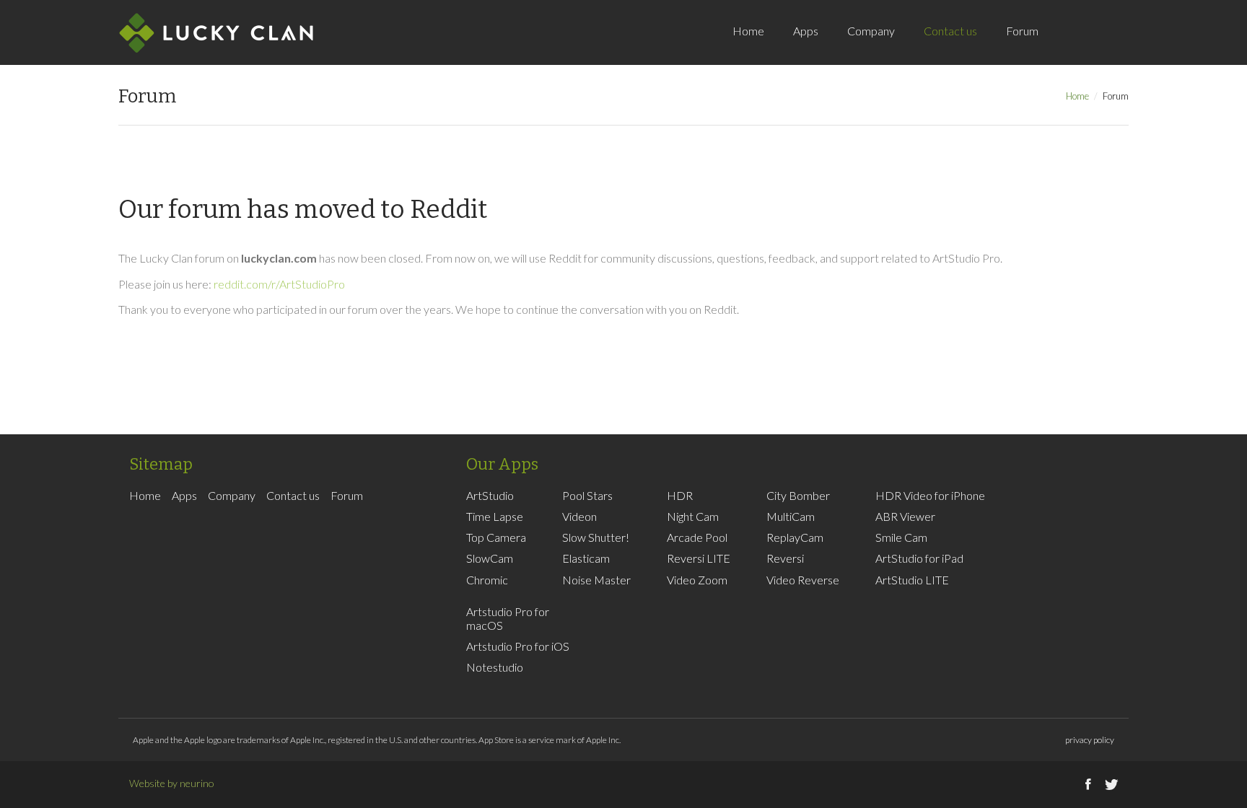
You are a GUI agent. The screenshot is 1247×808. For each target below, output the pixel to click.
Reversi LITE (698, 558)
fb (1089, 46)
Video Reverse (802, 580)
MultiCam (790, 516)
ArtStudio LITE (912, 580)
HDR (680, 495)
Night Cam (693, 516)
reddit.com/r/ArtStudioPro (279, 284)
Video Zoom (697, 580)
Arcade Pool (697, 537)
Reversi (785, 558)
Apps (805, 31)
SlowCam (489, 558)
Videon (579, 516)
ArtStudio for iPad (919, 558)
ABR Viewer (905, 516)
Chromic (487, 580)
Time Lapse (494, 516)
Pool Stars (587, 495)
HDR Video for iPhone (930, 495)
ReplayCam (794, 537)
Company (871, 31)
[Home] (216, 32)
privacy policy (1089, 739)
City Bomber (798, 495)
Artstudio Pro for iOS (517, 646)
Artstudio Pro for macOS (507, 618)
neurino (197, 783)
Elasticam (586, 558)
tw (1110, 46)
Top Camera (496, 537)
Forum (1022, 31)
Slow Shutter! (595, 537)
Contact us (950, 31)
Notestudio (494, 667)
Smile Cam (901, 537)
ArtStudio (490, 495)
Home (748, 31)
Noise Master (596, 580)
